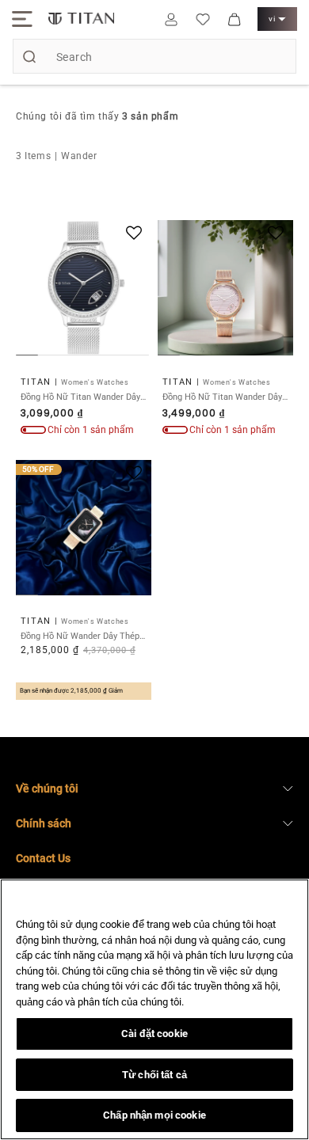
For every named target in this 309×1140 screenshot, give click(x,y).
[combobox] (154, 56)
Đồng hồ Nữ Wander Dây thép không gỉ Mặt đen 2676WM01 (80, 636)
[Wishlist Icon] (203, 19)
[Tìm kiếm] (29, 56)
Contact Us (43, 858)
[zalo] (283, 1049)
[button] (22, 19)
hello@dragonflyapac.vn (92, 904)
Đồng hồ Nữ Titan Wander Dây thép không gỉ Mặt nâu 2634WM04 (222, 397)
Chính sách (43, 823)
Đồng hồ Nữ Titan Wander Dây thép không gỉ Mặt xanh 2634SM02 (80, 397)
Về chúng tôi (47, 788)
